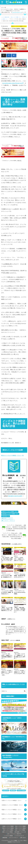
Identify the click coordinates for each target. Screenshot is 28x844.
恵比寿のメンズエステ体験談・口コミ (11, 513)
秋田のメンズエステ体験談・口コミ (12, 814)
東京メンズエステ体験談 (20, 826)
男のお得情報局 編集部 (8, 624)
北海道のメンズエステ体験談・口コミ (12, 805)
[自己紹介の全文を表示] (23, 496)
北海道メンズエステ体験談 (8, 826)
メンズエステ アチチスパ (8, 520)
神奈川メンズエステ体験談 (8, 828)
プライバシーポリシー (13, 837)
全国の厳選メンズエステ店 (20, 831)
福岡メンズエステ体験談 (7, 831)
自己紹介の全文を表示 (15, 496)
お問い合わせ (23, 837)
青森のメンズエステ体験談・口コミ (12, 809)
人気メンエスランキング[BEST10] (14, 833)
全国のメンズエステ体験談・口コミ (12, 800)
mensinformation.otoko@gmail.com (12, 83)
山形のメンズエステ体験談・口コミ (12, 818)
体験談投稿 (4, 837)
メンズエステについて (19, 835)
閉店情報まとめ (6, 516)
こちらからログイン (17, 12)
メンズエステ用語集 (8, 835)
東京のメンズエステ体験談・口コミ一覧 (12, 455)
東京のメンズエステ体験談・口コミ (10, 511)
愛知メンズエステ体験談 (20, 828)
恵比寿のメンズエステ (7, 518)
